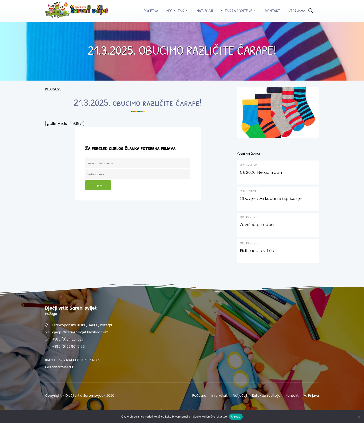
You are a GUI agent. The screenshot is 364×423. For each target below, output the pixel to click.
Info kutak (175, 10)
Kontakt (272, 10)
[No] (359, 417)
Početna (151, 10)
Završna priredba (257, 224)
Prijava (298, 10)
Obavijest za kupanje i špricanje (271, 198)
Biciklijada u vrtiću (257, 250)
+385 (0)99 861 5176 (68, 346)
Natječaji (205, 10)
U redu (236, 416)
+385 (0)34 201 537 (68, 339)
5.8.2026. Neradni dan (261, 172)
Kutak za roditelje (236, 10)
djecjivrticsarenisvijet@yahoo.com (80, 332)
